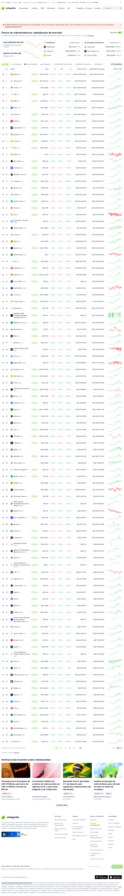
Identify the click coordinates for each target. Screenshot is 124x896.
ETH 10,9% (83, 2)
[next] (85, 748)
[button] (62, 805)
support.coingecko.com (13, 26)
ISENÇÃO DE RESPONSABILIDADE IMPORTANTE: (17, 883)
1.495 (19, 2)
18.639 (9, 2)
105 (80, 748)
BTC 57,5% (76, 2)
